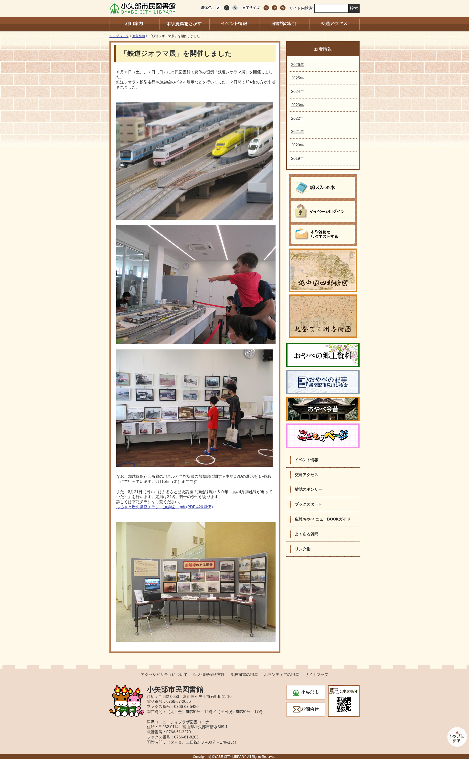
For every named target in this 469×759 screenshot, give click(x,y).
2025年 (297, 78)
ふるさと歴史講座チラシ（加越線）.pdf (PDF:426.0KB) (164, 507)
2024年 (297, 91)
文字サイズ (250, 8)
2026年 (297, 65)
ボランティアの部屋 (281, 674)
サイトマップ (316, 674)
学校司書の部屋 (244, 674)
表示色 (206, 8)
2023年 (297, 105)
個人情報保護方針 (209, 674)
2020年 (297, 145)
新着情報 (138, 36)
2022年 (297, 118)
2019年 (297, 158)
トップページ (118, 36)
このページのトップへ (456, 737)
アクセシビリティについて (164, 674)
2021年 (297, 132)
